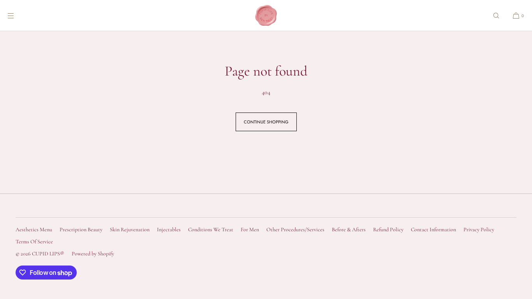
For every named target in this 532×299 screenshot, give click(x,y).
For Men (250, 229)
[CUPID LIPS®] (266, 15)
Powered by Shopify (93, 253)
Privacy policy (478, 229)
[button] (496, 15)
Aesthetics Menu (34, 229)
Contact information (433, 229)
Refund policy (388, 229)
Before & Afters (349, 229)
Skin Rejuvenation (130, 229)
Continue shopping (266, 122)
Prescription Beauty (81, 229)
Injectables (169, 229)
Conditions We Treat (210, 229)
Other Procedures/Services (295, 229)
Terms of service (34, 241)
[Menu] (17, 15)
